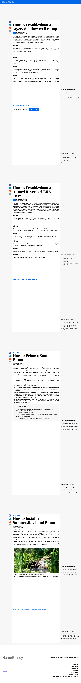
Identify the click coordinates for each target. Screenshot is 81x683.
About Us (75, 664)
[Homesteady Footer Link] (15, 658)
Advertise (75, 666)
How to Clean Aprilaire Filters (69, 638)
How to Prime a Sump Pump (69, 95)
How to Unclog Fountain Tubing (70, 490)
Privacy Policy (73, 674)
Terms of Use (74, 672)
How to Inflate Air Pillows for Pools (71, 492)
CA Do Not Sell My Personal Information (65, 676)
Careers (75, 670)
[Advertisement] (36, 94)
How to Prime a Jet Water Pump (70, 157)
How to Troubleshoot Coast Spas (70, 162)
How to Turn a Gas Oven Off (69, 640)
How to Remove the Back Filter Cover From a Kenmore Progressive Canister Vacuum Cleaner (71, 576)
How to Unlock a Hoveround (69, 572)
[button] (10, 22)
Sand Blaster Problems (68, 258)
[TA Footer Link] (15, 671)
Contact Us (74, 668)
